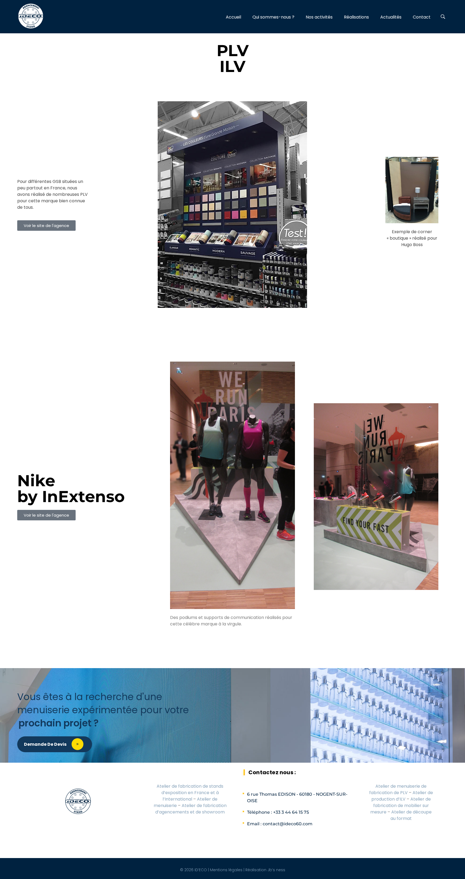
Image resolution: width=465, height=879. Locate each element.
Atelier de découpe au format (411, 815)
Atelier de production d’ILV (402, 796)
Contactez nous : (272, 772)
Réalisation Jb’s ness (265, 870)
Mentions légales (226, 870)
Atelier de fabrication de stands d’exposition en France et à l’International (190, 792)
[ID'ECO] (30, 16)
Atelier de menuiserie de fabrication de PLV (398, 789)
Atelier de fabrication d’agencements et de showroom (191, 808)
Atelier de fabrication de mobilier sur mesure (400, 805)
